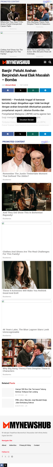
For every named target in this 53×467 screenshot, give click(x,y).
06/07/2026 (20, 406)
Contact (36, 445)
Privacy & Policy (25, 445)
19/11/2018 (24, 85)
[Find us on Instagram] (8, 456)
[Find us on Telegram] (12, 456)
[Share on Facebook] (8, 90)
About (4, 445)
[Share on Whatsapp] (33, 90)
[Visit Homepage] (16, 62)
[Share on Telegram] (45, 90)
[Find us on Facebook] (2, 456)
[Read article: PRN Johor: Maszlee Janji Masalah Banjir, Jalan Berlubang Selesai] (8, 403)
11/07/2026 (20, 395)
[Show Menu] (45, 62)
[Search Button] (50, 62)
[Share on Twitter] (21, 90)
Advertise (12, 445)
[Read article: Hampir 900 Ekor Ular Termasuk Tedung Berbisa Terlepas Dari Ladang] (8, 392)
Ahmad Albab (10, 85)
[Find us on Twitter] (5, 456)
